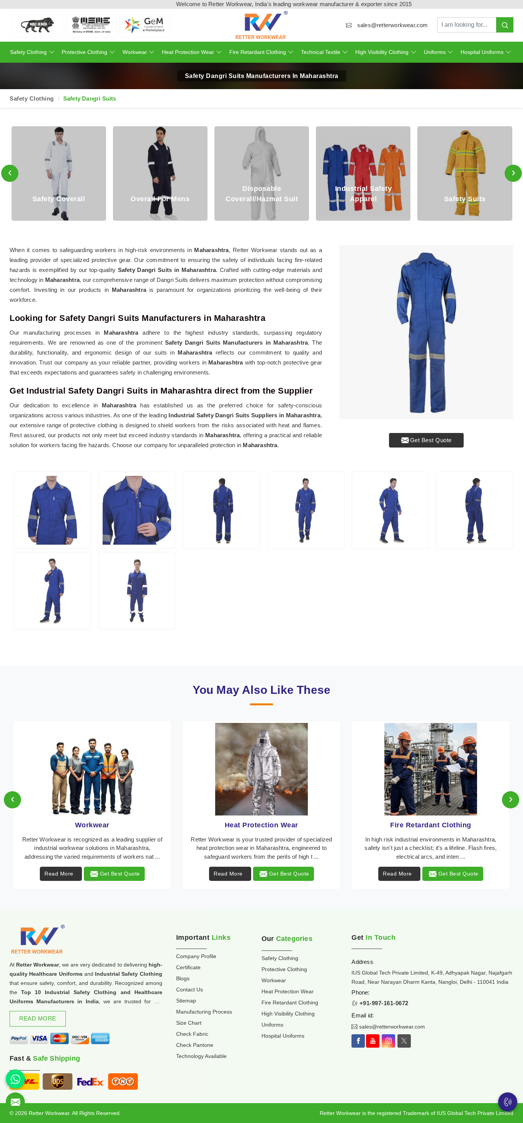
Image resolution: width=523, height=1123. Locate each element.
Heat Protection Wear (188, 52)
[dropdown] (51, 52)
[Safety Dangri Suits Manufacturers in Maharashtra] (426, 332)
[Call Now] (507, 1102)
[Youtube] (372, 1041)
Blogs (183, 978)
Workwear (135, 52)
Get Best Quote (431, 440)
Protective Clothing (84, 52)
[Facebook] (358, 1041)
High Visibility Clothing (382, 52)
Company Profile (196, 956)
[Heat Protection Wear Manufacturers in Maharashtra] (92, 769)
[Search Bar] (504, 25)
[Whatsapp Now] (15, 1079)
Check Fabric (192, 1034)
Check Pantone (194, 1045)
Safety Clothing (28, 52)
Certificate (188, 967)
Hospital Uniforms (482, 52)
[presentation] (9, 173)
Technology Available (201, 1056)
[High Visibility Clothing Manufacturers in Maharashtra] (430, 769)
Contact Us (189, 989)
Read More (59, 874)
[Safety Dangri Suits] (52, 510)
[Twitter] (404, 1041)
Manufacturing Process (204, 1012)
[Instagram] (388, 1041)
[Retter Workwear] (262, 25)
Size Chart (188, 1023)
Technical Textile (320, 52)
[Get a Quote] (15, 1102)
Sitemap (186, 1001)
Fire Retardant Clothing (257, 52)
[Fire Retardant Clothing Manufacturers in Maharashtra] (261, 769)
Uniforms (435, 52)
